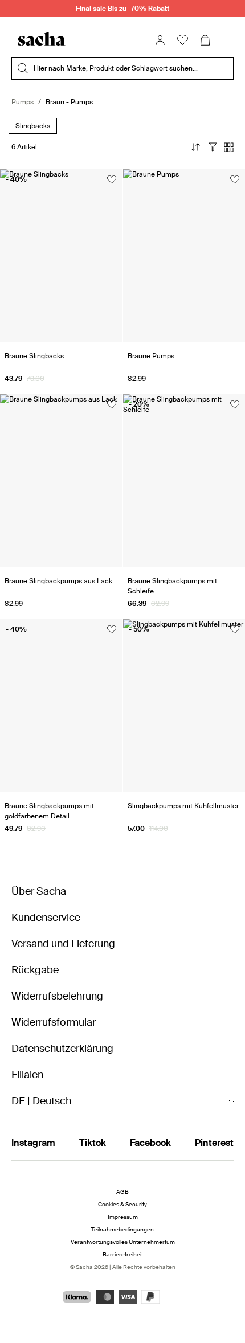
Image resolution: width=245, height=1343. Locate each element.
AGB (122, 1191)
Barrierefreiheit (123, 1254)
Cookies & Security (122, 1204)
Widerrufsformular (53, 1022)
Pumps (22, 102)
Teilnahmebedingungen (122, 1229)
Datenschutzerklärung (62, 1048)
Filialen (27, 1074)
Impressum (123, 1217)
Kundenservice (45, 917)
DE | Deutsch (41, 1101)
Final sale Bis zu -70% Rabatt (122, 8)
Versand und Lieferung (63, 943)
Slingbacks (32, 126)
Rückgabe (35, 970)
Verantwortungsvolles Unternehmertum (123, 1242)
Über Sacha (38, 891)
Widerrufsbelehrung (57, 996)
